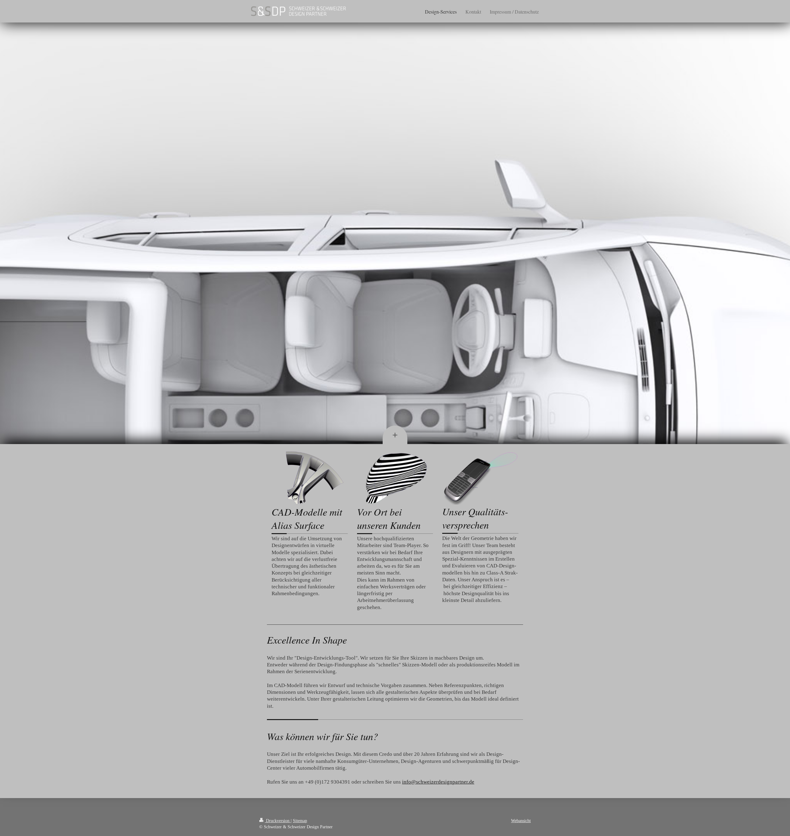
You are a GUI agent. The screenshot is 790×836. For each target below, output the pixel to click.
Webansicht (521, 820)
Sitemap (300, 820)
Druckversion (278, 820)
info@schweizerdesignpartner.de (438, 782)
